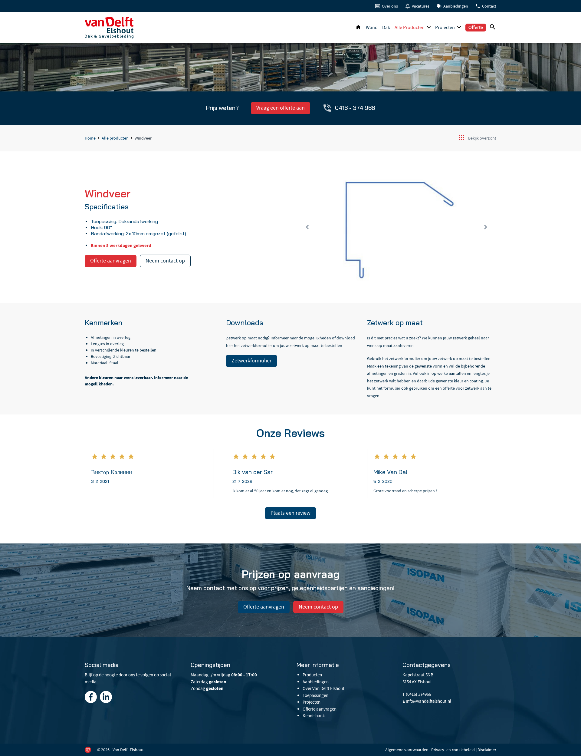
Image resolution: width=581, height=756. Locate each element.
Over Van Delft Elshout (323, 688)
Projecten (445, 28)
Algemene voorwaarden (406, 749)
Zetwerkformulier (251, 360)
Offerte (475, 28)
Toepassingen (315, 695)
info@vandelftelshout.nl (428, 701)
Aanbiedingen (455, 6)
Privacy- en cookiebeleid (453, 749)
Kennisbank (314, 716)
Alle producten (410, 28)
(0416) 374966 (418, 694)
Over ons (390, 6)
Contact (489, 6)
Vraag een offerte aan (280, 107)
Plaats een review (290, 513)
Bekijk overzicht (482, 138)
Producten (312, 675)
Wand (372, 28)
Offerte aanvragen (110, 260)
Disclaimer (487, 749)
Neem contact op (165, 260)
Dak (386, 28)
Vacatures (420, 6)
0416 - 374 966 (355, 107)
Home (358, 28)
